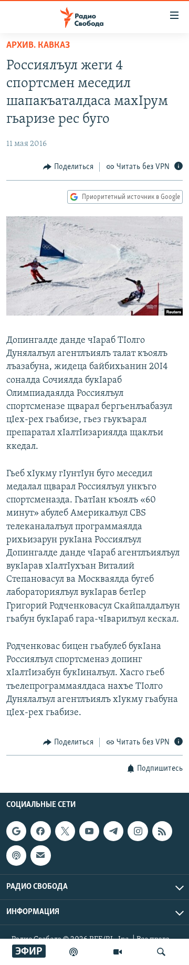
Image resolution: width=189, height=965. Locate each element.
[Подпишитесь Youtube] (89, 831)
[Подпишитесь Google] (16, 831)
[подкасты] (73, 952)
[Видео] (117, 952)
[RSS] (162, 831)
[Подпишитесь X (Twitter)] (65, 831)
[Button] (68, 167)
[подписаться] (40, 855)
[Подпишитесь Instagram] (138, 831)
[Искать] (161, 952)
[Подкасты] (16, 855)
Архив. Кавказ (38, 45)
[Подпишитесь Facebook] (40, 831)
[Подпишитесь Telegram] (113, 831)
